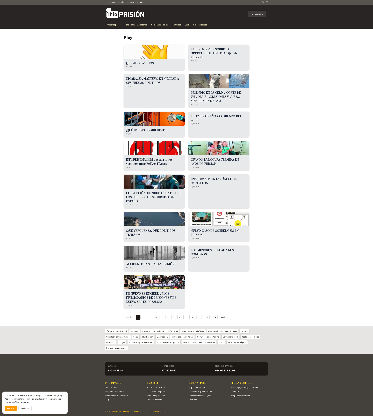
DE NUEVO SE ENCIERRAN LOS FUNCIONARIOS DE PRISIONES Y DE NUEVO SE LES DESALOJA (151, 297)
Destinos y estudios (250, 336)
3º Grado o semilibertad (116, 331)
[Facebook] (263, 2)
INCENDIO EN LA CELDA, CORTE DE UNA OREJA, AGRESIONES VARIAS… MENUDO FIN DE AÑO (216, 96)
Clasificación (147, 336)
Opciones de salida (159, 24)
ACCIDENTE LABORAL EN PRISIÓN (150, 264)
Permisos (193, 399)
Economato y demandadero (141, 342)
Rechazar (25, 408)
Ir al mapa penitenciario (116, 348)
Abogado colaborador (240, 395)
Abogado (135, 331)
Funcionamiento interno (136, 24)
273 (206, 317)
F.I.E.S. (221, 342)
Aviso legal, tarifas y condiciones (222, 331)
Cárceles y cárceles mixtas (118, 336)
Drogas (122, 342)
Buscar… (259, 14)
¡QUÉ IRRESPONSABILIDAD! (145, 130)
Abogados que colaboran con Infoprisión (160, 331)
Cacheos (244, 331)
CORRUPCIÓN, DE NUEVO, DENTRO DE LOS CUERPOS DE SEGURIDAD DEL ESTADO (153, 197)
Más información (22, 402)
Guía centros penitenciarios (201, 391)
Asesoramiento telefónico (193, 331)
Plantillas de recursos (156, 387)
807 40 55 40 (115, 371)
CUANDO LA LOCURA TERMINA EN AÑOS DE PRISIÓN (215, 161)
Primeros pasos (113, 24)
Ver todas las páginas (237, 342)
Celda (135, 336)
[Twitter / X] (267, 2)
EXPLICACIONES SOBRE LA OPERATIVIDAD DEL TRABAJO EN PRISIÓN (214, 53)
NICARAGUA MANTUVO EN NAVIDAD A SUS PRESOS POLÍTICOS (152, 80)
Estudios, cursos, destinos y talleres (199, 342)
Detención (110, 342)
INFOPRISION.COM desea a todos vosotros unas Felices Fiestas (149, 161)
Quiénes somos (200, 24)
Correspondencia (230, 336)
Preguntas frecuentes (114, 391)
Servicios (177, 24)
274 (214, 317)
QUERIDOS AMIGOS (140, 63)
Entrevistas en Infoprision (168, 342)
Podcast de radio (154, 399)
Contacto (235, 391)
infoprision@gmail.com (134, 2)
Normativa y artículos (156, 395)
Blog (187, 24)
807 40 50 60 (168, 371)
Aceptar (10, 408)
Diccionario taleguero (156, 391)
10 (192, 317)
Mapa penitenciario (197, 387)
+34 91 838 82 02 (225, 371)
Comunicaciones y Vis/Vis (182, 336)
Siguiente (225, 317)
